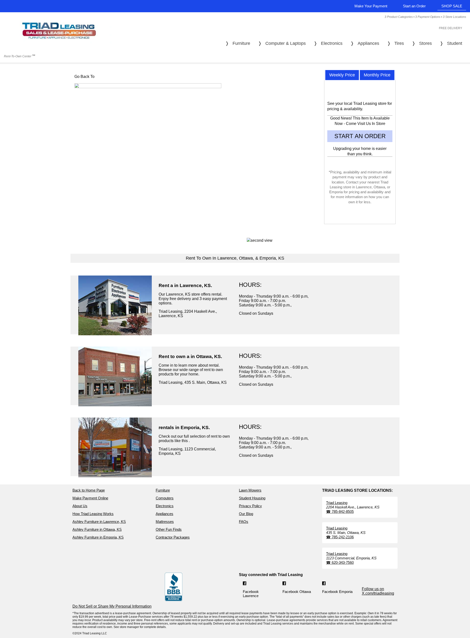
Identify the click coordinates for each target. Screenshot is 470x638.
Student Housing (252, 498)
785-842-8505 (340, 511)
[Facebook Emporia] (324, 583)
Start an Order (414, 6)
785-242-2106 (340, 537)
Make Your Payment (370, 6)
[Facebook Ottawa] (284, 583)
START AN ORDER (360, 136)
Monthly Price (377, 74)
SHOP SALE (451, 6)
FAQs (243, 521)
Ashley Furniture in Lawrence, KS (99, 521)
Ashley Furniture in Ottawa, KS (97, 529)
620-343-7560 (340, 562)
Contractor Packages (173, 537)
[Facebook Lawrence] (244, 583)
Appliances (164, 514)
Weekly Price (342, 74)
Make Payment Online (90, 498)
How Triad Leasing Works (93, 514)
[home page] (59, 47)
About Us (79, 506)
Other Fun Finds (169, 529)
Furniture (163, 490)
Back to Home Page (88, 490)
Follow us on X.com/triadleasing (378, 591)
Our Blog (246, 514)
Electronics (165, 506)
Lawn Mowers (250, 490)
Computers (165, 498)
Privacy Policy (250, 506)
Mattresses (165, 521)
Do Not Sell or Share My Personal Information (112, 606)
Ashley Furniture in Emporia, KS (98, 537)
